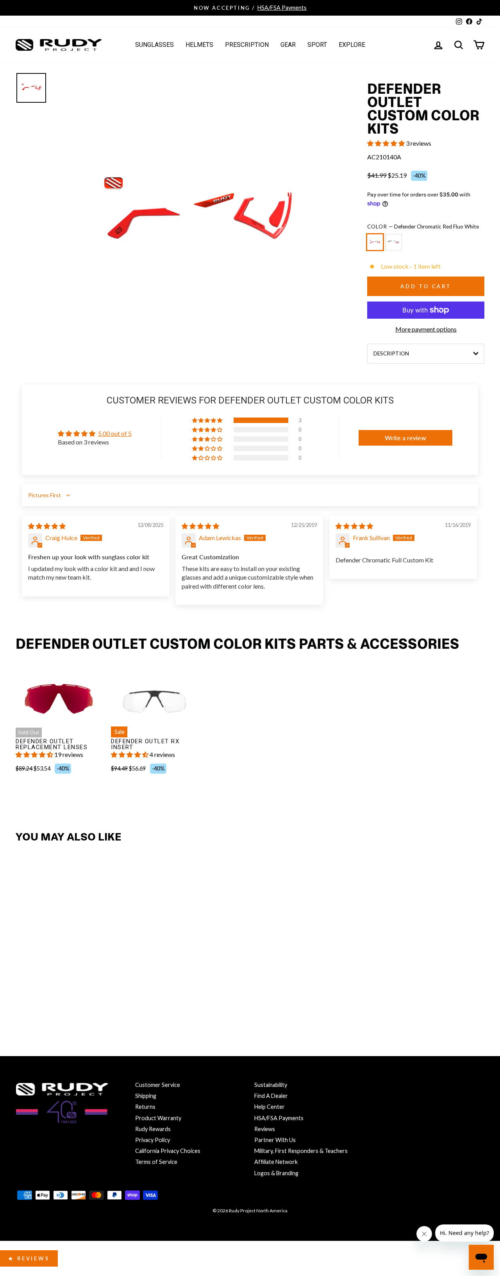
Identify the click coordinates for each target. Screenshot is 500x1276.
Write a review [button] (405, 437)
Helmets (199, 44)
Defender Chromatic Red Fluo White (375, 242)
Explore (352, 44)
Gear (288, 44)
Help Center (269, 1106)
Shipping (145, 1095)
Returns (145, 1106)
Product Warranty (158, 1118)
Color (423, 226)
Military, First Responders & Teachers (301, 1151)
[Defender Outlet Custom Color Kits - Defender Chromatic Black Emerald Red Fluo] (41, 999)
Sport (317, 44)
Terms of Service (156, 1161)
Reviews (264, 1129)
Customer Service (157, 1084)
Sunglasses (154, 44)
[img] (47, 526)
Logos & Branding (276, 1173)
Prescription (247, 44)
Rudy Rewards (153, 1129)
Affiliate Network (276, 1161)
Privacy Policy (152, 1140)
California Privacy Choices (167, 1151)
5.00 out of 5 (115, 433)
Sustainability (270, 1084)
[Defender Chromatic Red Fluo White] (376, 245)
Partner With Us (275, 1140)
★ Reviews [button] (29, 1258)
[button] (386, 143)
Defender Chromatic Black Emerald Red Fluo (394, 242)
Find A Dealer (271, 1095)
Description (391, 353)
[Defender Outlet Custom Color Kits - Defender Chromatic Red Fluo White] (24, 999)
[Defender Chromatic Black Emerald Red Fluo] (395, 245)
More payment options (426, 329)
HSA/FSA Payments (279, 1118)
